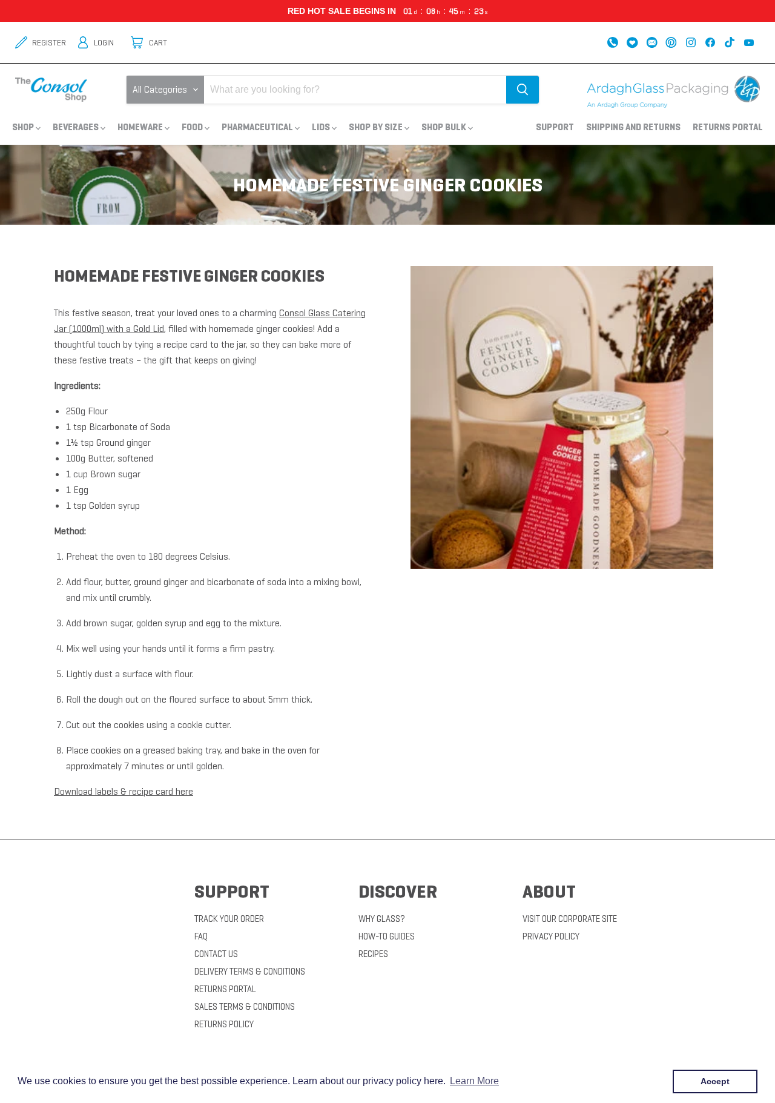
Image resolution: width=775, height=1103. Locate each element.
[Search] (522, 90)
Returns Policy (224, 1024)
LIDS (322, 127)
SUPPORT (555, 127)
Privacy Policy (551, 936)
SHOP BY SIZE (376, 127)
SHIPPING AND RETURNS (633, 127)
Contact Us (216, 954)
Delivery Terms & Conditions (249, 972)
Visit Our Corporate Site (570, 919)
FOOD (193, 127)
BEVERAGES (77, 127)
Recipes (373, 954)
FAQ (201, 936)
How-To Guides (386, 936)
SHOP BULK (444, 127)
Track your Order (229, 919)
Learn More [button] (474, 1081)
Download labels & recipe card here (123, 791)
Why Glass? (381, 919)
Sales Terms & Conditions (244, 1007)
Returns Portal (728, 127)
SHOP (24, 127)
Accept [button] (715, 1081)
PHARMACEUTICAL (258, 127)
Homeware (141, 127)
